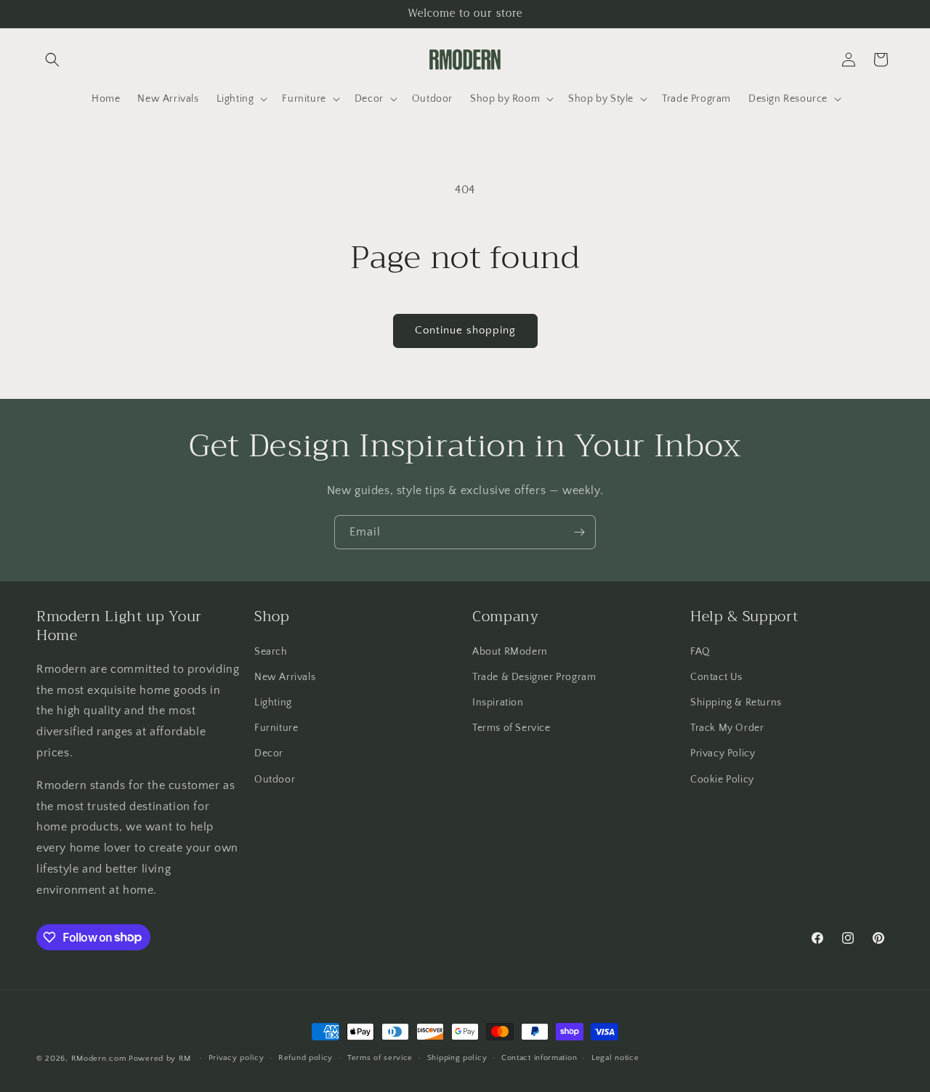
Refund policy (305, 1057)
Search (271, 652)
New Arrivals (284, 677)
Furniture (276, 728)
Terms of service (380, 1057)
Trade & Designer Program (534, 677)
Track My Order (727, 728)
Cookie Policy (722, 779)
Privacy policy (236, 1057)
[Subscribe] (579, 532)
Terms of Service (511, 728)
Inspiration (498, 702)
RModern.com (98, 1058)
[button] (52, 60)
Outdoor (274, 779)
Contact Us (716, 677)
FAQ (700, 652)
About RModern (510, 652)
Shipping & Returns (736, 702)
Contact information (539, 1057)
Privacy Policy (722, 753)
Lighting (273, 702)
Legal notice (615, 1057)
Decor (268, 753)
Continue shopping (465, 330)
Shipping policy (457, 1057)
